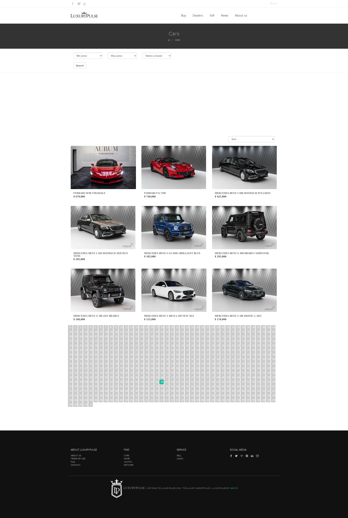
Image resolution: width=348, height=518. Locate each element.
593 (167, 390)
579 (96, 390)
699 (81, 404)
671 (147, 399)
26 (202, 327)
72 (228, 331)
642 (208, 395)
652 (258, 395)
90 (111, 336)
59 (162, 331)
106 (192, 336)
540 (106, 386)
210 (96, 350)
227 (182, 350)
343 (147, 363)
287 (70, 359)
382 (136, 368)
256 (121, 354)
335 (106, 363)
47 (101, 331)
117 (248, 336)
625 (121, 395)
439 (218, 372)
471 (172, 377)
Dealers (198, 15)
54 (136, 331)
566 (238, 386)
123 (70, 340)
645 (223, 395)
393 (192, 368)
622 (106, 395)
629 (142, 395)
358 (223, 363)
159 (253, 340)
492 (70, 381)
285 (268, 354)
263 (157, 354)
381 (131, 368)
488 (258, 377)
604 (223, 390)
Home (127, 458)
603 (218, 390)
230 (197, 350)
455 (91, 377)
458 (106, 377)
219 (142, 350)
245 (274, 350)
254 (111, 354)
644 (218, 395)
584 (121, 390)
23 (187, 327)
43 (81, 331)
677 (177, 399)
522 (223, 381)
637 (182, 395)
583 (116, 390)
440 (223, 372)
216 (126, 350)
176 (131, 345)
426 (152, 372)
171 (106, 345)
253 (106, 354)
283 (258, 354)
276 (223, 354)
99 (157, 336)
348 (172, 363)
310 (187, 359)
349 (177, 363)
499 (106, 381)
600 (202, 390)
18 (162, 327)
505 (136, 381)
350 (182, 363)
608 (243, 390)
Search (80, 65)
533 (70, 386)
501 (116, 381)
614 (274, 390)
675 (167, 399)
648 (238, 395)
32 (233, 327)
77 (253, 331)
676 (172, 399)
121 (268, 336)
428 (162, 372)
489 (263, 377)
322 (248, 359)
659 (86, 399)
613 (268, 390)
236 (228, 350)
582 (111, 390)
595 (177, 390)
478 (208, 377)
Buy (184, 15)
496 (91, 381)
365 (258, 363)
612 (263, 390)
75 (243, 331)
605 (228, 390)
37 (258, 327)
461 (121, 377)
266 (172, 354)
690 (243, 399)
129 (101, 340)
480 (218, 377)
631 (152, 395)
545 (131, 386)
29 (218, 327)
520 (213, 381)
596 (182, 390)
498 (101, 381)
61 (172, 331)
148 (197, 340)
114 (233, 336)
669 (136, 399)
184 (172, 345)
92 (121, 336)
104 (182, 336)
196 (233, 345)
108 (202, 336)
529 (258, 381)
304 (157, 359)
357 (218, 363)
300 (136, 359)
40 (273, 327)
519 (208, 381)
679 (187, 399)
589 (147, 390)
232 (208, 350)
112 (223, 336)
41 (70, 331)
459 (111, 377)
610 (253, 390)
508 (152, 381)
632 (157, 395)
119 (258, 336)
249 (86, 354)
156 (238, 340)
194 (223, 345)
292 (96, 359)
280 (243, 354)
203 (268, 345)
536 (86, 386)
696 (274, 399)
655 (274, 395)
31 (228, 327)
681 (197, 399)
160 (258, 340)
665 (116, 399)
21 (177, 327)
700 (86, 404)
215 (121, 350)
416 (101, 372)
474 (187, 377)
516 (192, 381)
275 (218, 354)
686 (223, 399)
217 (131, 350)
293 (101, 359)
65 (192, 331)
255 (116, 354)
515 (187, 381)
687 (228, 399)
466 (147, 377)
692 (253, 399)
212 (106, 350)
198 (243, 345)
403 (243, 368)
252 (101, 354)
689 (238, 399)
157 (243, 340)
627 (131, 395)
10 (121, 327)
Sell (212, 15)
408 (268, 368)
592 (162, 390)
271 (197, 354)
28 (213, 327)
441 (228, 372)
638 (187, 395)
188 (192, 345)
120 (263, 336)
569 (253, 386)
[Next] (90, 404)
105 (187, 336)
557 (192, 386)
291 (91, 359)
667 (126, 399)
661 (96, 399)
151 (213, 340)
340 (131, 363)
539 (101, 386)
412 (81, 372)
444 (243, 372)
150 (208, 340)
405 (253, 368)
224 (167, 350)
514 (182, 381)
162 (268, 340)
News (225, 15)
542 (116, 386)
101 (167, 336)
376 (106, 368)
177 (136, 345)
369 (70, 368)
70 (218, 331)
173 (116, 345)
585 (126, 390)
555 (182, 386)
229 (192, 350)
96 (141, 336)
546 (136, 386)
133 (121, 340)
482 (228, 377)
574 (70, 390)
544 (126, 386)
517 (197, 381)
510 (162, 381)
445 (248, 372)
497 (96, 381)
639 (192, 395)
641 (202, 395)
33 (238, 327)
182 (162, 345)
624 (116, 395)
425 (147, 372)
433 (187, 372)
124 (76, 340)
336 (111, 363)
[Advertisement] (174, 99)
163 (274, 340)
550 (157, 386)
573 (274, 386)
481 (223, 377)
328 (70, 363)
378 (116, 368)
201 (258, 345)
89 (106, 336)
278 (233, 354)
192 (213, 345)
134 (126, 340)
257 (126, 354)
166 (81, 345)
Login (274, 3)
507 (147, 381)
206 (76, 350)
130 (106, 340)
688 (233, 399)
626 (126, 395)
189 (197, 345)
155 (233, 340)
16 (152, 327)
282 (253, 354)
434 (192, 372)
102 (172, 336)
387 (162, 368)
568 (248, 386)
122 (274, 336)
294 (106, 359)
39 (268, 327)
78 (258, 331)
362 (243, 363)
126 (86, 340)
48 (106, 331)
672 (152, 399)
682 (202, 399)
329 (76, 363)
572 (268, 386)
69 (213, 331)
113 (228, 336)
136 (136, 340)
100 (162, 336)
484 (238, 377)
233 (213, 350)
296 (116, 359)
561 (213, 386)
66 (197, 331)
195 (228, 345)
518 (202, 381)
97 (147, 336)
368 (274, 363)
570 (258, 386)
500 (111, 381)
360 (233, 363)
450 (274, 372)
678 (182, 399)
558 (197, 386)
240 (248, 350)
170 (101, 345)
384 (147, 368)
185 (177, 345)
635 (172, 395)
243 (263, 350)
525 (238, 381)
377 (111, 368)
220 (147, 350)
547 (142, 386)
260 (142, 354)
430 (172, 372)
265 (167, 354)
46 (96, 331)
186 (182, 345)
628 (136, 395)
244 (268, 350)
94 (131, 336)
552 (167, 386)
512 (172, 381)
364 (253, 363)
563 (223, 386)
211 (101, 350)
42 (75, 331)
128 (96, 340)
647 (233, 395)
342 (142, 363)
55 (141, 331)
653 (263, 395)
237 (233, 350)
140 (157, 340)
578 (91, 390)
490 (268, 377)
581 (106, 390)
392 (187, 368)
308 (177, 359)
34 (243, 327)
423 (136, 372)
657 (76, 399)
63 (182, 331)
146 (187, 340)
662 (101, 399)
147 (192, 340)
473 (182, 377)
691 (248, 399)
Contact (75, 465)
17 (157, 327)
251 (96, 354)
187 (187, 345)
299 (131, 359)
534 (76, 386)
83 (75, 336)
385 (152, 368)
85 (86, 336)
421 (126, 372)
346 (162, 363)
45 (91, 331)
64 (187, 331)
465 (142, 377)
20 (172, 327)
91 (116, 336)
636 (177, 395)
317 (223, 359)
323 (253, 359)
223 (162, 350)
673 (157, 399)
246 (70, 354)
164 (70, 345)
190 (202, 345)
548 (147, 386)
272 (202, 354)
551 (162, 386)
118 (253, 336)
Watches (128, 465)
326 (268, 359)
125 (81, 340)
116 (243, 336)
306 (167, 359)
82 (70, 336)
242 (258, 350)
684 (213, 399)
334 (101, 363)
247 (76, 354)
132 (116, 340)
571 (263, 386)
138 (147, 340)
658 (81, 399)
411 (76, 372)
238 (238, 350)
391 (182, 368)
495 (86, 381)
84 (81, 336)
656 (70, 399)
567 (243, 386)
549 (152, 386)
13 (136, 327)
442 (233, 372)
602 (213, 390)
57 (152, 331)
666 (121, 399)
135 (131, 340)
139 (152, 340)
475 (192, 377)
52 (126, 331)
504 (131, 381)
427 (157, 372)
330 (81, 363)
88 (101, 336)
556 (187, 386)
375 (101, 368)
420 (121, 372)
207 (81, 350)
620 (96, 395)
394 (197, 368)
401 (233, 368)
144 (177, 340)
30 (223, 327)
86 (91, 336)
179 (147, 345)
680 (192, 399)
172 (111, 345)
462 (126, 377)
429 (167, 372)
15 (147, 327)
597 (187, 390)
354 (202, 363)
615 (70, 395)
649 (243, 395)
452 (76, 377)
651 (253, 395)
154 (228, 340)
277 (228, 354)
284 (263, 354)
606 (233, 390)
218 (136, 350)
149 (202, 340)
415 (96, 372)
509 (157, 381)
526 (243, 381)
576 (81, 390)
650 (248, 395)
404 (248, 368)
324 (258, 359)
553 (172, 386)
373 (91, 368)
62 (177, 331)
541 (111, 386)
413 (86, 372)
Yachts (128, 462)
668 (131, 399)
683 (208, 399)
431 (177, 372)
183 (167, 345)
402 (238, 368)
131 (111, 340)
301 (142, 359)
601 (208, 390)
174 (121, 345)
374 (96, 368)
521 (218, 381)
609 (248, 390)
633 (162, 395)
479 (213, 377)
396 (208, 368)
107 (197, 336)
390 (177, 368)
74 (238, 331)
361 (238, 363)
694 (263, 399)
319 (233, 359)
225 (172, 350)
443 (238, 372)
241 (253, 350)
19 (167, 327)
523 (228, 381)
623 (111, 395)
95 (136, 336)
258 (131, 354)
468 (157, 377)
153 (223, 340)
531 (268, 381)
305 (162, 359)
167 (86, 345)
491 (274, 377)
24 (192, 327)
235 (223, 350)
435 (197, 372)
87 (96, 336)
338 (121, 363)
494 (81, 381)
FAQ (73, 462)
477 (202, 377)
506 (142, 381)
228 (187, 350)
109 (208, 336)
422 (131, 372)
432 (182, 372)
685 (218, 399)
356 (213, 363)
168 (91, 345)
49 (111, 331)
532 (274, 381)
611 (258, 390)
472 (177, 377)
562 (218, 386)
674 (162, 399)
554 (177, 386)
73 (233, 331)
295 (111, 359)
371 (81, 368)
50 (116, 331)
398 (218, 368)
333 (96, 363)
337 (116, 363)
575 (76, 390)
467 (152, 377)
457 (101, 377)
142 (167, 340)
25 (197, 327)
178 (142, 345)
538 (96, 386)
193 (218, 345)
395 (202, 368)
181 (157, 345)
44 (86, 331)
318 (228, 359)
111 (218, 336)
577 (86, 390)
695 (268, 399)
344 (152, 363)
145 (182, 340)
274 (213, 354)
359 (228, 363)
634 (167, 395)
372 (86, 368)
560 (208, 386)
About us (241, 15)
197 (238, 345)
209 (91, 350)
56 (147, 331)
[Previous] (70, 327)
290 (86, 359)
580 (101, 390)
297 (121, 359)
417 (106, 372)
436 (202, 372)
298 (126, 359)
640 (197, 395)
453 (81, 377)
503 (126, 381)
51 (121, 331)
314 (208, 359)
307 (172, 359)
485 (243, 377)
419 (116, 372)
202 (263, 345)
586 (131, 390)
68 (207, 331)
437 (208, 372)
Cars (177, 40)
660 (91, 399)
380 (126, 368)
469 (162, 377)
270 (192, 354)
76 (248, 331)
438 (213, 372)
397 (213, 368)
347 (167, 363)
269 (187, 354)
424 (142, 372)
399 (223, 368)
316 (218, 359)
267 (177, 354)
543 (121, 386)
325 (263, 359)
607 (238, 390)
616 (76, 395)
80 (268, 331)
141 (162, 340)
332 (91, 363)
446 (253, 372)
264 (162, 354)
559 (202, 386)
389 (172, 368)
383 (142, 368)
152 (218, 340)
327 (274, 359)
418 (111, 372)
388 (167, 368)
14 (141, 327)
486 (248, 377)
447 (258, 372)
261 (147, 354)
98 (152, 336)
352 (192, 363)
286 (274, 354)
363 (248, 363)
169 (96, 345)
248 (81, 354)
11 (126, 327)
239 (243, 350)
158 (248, 340)
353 (197, 363)
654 (268, 395)
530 (263, 381)
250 (91, 354)
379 (121, 368)
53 (131, 331)
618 (86, 395)
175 (126, 345)
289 (81, 359)
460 (116, 377)
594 (172, 390)
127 (91, 340)
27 (207, 327)
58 (157, 331)
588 (142, 390)
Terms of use (78, 458)
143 (172, 340)
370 (76, 368)
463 (131, 377)
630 (147, 395)
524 (233, 381)
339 (126, 363)
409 (274, 368)
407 (263, 368)
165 (76, 345)
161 (263, 340)
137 (142, 340)
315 (213, 359)
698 (76, 404)
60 (167, 331)
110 (213, 336)
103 (177, 336)
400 (228, 368)
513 (177, 381)
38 (263, 327)
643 (213, 395)
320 (238, 359)
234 (218, 350)
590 (152, 390)
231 (202, 350)
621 (101, 395)
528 (253, 381)
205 (70, 350)
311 (192, 359)
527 (248, 381)
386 (157, 368)
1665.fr (234, 488)
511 (167, 381)
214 (116, 350)
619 (91, 395)
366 (263, 363)
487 (253, 377)
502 (121, 381)
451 (70, 377)
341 (136, 363)
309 (182, 359)
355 (208, 363)
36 (253, 327)
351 (187, 363)
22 (182, 327)
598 (192, 390)
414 (91, 372)
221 (152, 350)
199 (248, 345)
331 (86, 363)
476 (197, 377)
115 (238, 336)
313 (202, 359)
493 (76, 381)
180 (152, 345)
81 (273, 331)
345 (157, 363)
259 (136, 354)
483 (233, 377)
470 (167, 377)
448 (263, 372)
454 (86, 377)
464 (136, 377)
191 (208, 345)
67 (202, 331)
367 (268, 363)
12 (131, 327)
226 (177, 350)
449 (268, 372)
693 (258, 399)
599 (197, 390)
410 (70, 372)
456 (96, 377)
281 (248, 354)
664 (111, 399)
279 (238, 354)
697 (70, 404)
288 (76, 359)
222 (157, 350)
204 (274, 345)
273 (208, 354)
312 (197, 359)
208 (86, 350)
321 (243, 359)
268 (182, 354)
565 (233, 386)
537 (91, 386)
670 (142, 399)
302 (147, 359)
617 (81, 395)
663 (106, 399)
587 (136, 390)
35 (248, 327)
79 (263, 331)
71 (223, 331)
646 (228, 395)
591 (157, 390)
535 (81, 386)
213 (111, 350)
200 (253, 345)
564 (228, 386)
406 (258, 368)
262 (152, 354)
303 (152, 359)
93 (126, 336)
